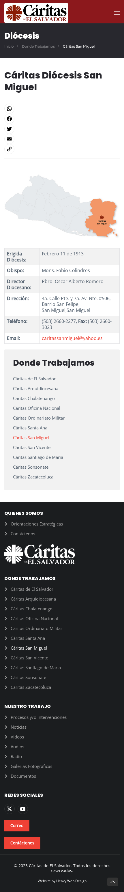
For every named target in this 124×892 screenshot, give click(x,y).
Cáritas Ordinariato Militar (39, 418)
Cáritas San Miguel (31, 437)
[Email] (62, 139)
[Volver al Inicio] (36, 13)
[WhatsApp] (62, 109)
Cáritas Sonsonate (30, 467)
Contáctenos (23, 533)
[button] (117, 13)
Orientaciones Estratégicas (37, 524)
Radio (16, 756)
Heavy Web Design (71, 880)
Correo (16, 825)
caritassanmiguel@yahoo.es (72, 338)
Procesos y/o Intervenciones (39, 717)
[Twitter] (62, 129)
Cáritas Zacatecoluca (33, 477)
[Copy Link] (62, 149)
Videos (17, 737)
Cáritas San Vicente (31, 447)
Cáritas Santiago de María (38, 457)
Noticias (19, 727)
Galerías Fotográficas (31, 766)
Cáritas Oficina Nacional (36, 408)
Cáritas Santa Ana (30, 428)
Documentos (23, 776)
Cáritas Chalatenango (34, 398)
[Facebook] (62, 119)
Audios (17, 746)
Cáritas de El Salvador (34, 379)
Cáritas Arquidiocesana (35, 388)
